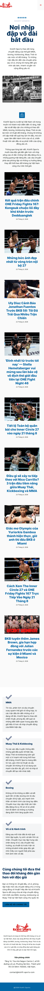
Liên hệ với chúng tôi (16, 904)
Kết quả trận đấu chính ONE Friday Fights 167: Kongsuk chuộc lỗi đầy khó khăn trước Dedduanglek (22, 208)
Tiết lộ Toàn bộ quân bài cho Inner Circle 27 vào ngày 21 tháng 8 (22, 429)
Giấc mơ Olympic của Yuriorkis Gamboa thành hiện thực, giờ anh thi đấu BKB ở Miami (22, 536)
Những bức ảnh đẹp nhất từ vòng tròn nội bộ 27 (22, 261)
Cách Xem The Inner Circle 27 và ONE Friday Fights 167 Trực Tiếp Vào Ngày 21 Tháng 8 (22, 593)
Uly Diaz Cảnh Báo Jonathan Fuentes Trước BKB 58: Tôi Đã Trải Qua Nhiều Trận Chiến (22, 310)
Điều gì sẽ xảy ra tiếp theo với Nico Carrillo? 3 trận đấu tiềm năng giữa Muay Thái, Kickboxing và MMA (22, 483)
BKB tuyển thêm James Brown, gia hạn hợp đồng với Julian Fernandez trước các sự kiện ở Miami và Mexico (22, 648)
